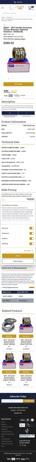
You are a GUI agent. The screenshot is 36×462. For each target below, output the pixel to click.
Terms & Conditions (7, 444)
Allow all (18, 255)
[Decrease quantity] (5, 79)
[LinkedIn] (25, 445)
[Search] (33, 13)
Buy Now (9, 336)
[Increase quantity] (12, 79)
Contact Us (18, 413)
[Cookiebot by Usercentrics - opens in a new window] (26, 199)
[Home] (16, 7)
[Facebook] (20, 445)
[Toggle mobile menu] (3, 8)
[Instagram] (22, 445)
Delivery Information (7, 434)
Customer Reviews (6, 441)
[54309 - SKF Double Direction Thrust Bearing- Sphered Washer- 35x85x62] (26, 361)
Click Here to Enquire (19, 39)
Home (3, 422)
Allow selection (18, 261)
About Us (4, 424)
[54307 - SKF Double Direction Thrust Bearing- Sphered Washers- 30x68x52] (9, 361)
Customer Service (6, 431)
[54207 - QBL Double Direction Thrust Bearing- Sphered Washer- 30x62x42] (9, 325)
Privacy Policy (5, 439)
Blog (2, 446)
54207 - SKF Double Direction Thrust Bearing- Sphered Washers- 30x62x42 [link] (16, 19)
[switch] (31, 233)
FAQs (2, 436)
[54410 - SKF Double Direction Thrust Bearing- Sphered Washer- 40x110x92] (26, 325)
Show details (27, 250)
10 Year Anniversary (7, 427)
